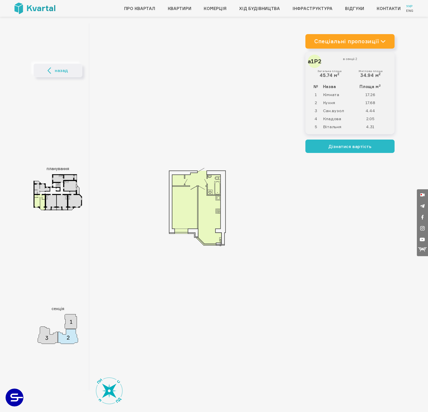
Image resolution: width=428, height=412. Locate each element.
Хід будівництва (259, 8)
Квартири (179, 8)
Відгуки (354, 8)
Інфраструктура (312, 8)
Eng (410, 10)
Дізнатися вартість (349, 146)
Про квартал (139, 8)
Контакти (389, 8)
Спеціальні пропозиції (346, 41)
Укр (409, 6)
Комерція (215, 8)
